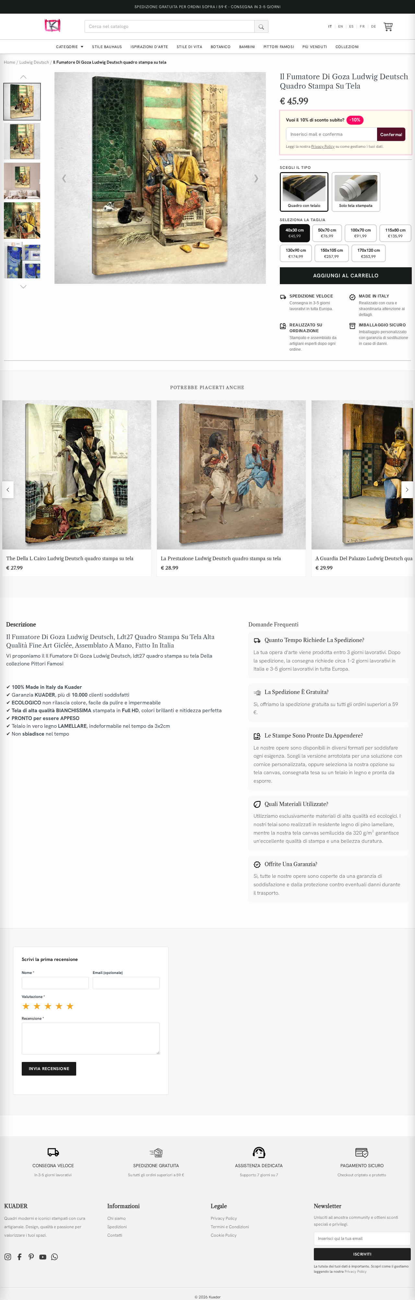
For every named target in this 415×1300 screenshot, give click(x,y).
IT (330, 26)
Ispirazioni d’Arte (149, 46)
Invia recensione (49, 1068)
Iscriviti (362, 1254)
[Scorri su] (23, 77)
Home (9, 62)
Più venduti (314, 46)
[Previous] (8, 489)
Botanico (221, 46)
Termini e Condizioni (230, 1227)
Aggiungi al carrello (346, 275)
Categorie (67, 46)
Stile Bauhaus (107, 46)
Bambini (247, 46)
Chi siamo (116, 1218)
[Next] (407, 489)
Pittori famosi (279, 46)
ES (351, 26)
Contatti (114, 1235)
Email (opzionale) (108, 972)
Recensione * (33, 1018)
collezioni (347, 46)
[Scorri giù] (23, 287)
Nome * (28, 972)
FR (362, 26)
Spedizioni (117, 1227)
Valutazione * (33, 996)
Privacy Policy (323, 146)
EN (340, 26)
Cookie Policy (224, 1235)
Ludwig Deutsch (34, 62)
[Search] (261, 26)
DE (373, 26)
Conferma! (391, 134)
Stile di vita (189, 46)
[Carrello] (388, 26)
